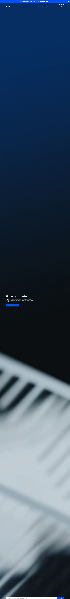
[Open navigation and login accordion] (63, 6)
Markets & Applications (25, 6)
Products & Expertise (36, 6)
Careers (52, 6)
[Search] (61, 6)
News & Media (58, 4)
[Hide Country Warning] (68, 1)
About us (57, 6)
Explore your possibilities (12, 305)
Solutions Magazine (45, 6)
